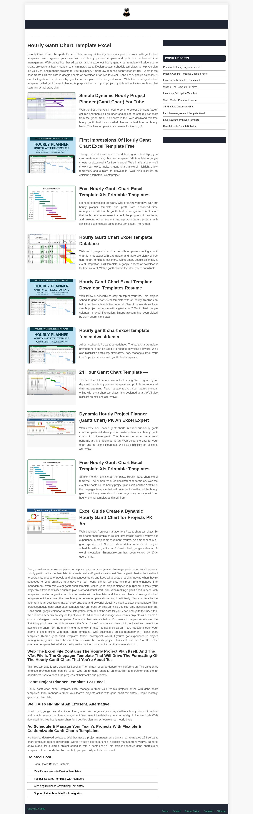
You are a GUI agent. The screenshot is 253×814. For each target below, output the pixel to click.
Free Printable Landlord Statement (181, 80)
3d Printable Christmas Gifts (178, 106)
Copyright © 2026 (36, 809)
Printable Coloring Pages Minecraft (181, 67)
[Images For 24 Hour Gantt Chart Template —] (51, 387)
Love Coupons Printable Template (181, 119)
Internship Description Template (180, 93)
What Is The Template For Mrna (180, 87)
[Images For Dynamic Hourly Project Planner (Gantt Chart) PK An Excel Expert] (51, 429)
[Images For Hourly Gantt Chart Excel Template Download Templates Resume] (51, 297)
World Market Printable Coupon (180, 100)
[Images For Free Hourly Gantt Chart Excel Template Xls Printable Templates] (51, 204)
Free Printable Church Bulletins (180, 126)
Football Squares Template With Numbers (59, 778)
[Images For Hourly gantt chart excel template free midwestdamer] (51, 345)
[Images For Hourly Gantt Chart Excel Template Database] (51, 252)
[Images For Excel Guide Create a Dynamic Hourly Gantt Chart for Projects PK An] (51, 526)
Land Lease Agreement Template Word (184, 113)
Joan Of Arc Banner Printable (51, 764)
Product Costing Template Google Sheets (185, 73)
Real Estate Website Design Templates (57, 771)
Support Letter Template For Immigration (58, 793)
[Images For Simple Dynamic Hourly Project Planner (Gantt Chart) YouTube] (51, 110)
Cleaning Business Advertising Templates (59, 785)
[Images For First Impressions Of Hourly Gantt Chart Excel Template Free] (51, 155)
